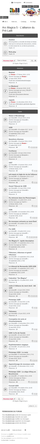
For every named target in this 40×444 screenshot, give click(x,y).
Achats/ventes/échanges (23, 80)
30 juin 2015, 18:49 (14, 294)
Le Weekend (13, 86)
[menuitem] (4, 440)
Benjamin (25, 155)
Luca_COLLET (26, 90)
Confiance (13, 151)
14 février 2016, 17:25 (15, 204)
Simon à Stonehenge (17, 116)
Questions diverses (16, 139)
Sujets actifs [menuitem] (30, 6)
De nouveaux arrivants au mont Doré (23, 221)
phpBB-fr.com (10, 436)
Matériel (12, 72)
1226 (10, 210)
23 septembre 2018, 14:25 (17, 133)
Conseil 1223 (14, 386)
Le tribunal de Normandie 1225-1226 (22, 266)
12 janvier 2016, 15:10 (15, 216)
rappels (11, 100)
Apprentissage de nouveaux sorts (22, 364)
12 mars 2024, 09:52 (15, 78)
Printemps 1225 (14, 300)
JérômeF (24, 178)
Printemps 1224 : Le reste (18, 352)
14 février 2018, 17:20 (15, 169)
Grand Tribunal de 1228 (17, 186)
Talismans (12, 311)
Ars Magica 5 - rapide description (21, 241)
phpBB (11, 434)
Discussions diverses (22, 94)
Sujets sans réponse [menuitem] (24, 6)
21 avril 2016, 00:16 (15, 192)
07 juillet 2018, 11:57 (15, 145)
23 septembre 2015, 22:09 (17, 272)
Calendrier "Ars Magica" (18, 278)
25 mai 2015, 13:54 (14, 339)
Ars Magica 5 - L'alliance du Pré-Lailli (18, 29)
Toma (23, 378)
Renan (13, 74)
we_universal (7, 438)
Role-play (12, 52)
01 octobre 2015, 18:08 (16, 235)
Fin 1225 (12, 229)
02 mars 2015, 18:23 (15, 358)
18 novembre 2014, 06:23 (16, 392)
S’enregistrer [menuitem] (17, 2)
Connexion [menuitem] (29, 2)
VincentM (14, 118)
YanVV (24, 202)
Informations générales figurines (25, 104)
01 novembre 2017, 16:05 (16, 180)
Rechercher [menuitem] (5, 17)
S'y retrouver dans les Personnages (22, 198)
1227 (10, 163)
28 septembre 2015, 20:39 (17, 247)
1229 (10, 127)
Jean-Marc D (15, 280)
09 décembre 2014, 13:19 (16, 380)
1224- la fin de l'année (17, 333)
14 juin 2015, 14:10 (14, 306)
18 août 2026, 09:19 (15, 92)
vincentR (24, 167)
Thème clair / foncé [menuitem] (36, 6)
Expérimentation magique (18, 345)
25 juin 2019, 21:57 (14, 122)
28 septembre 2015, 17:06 (17, 261)
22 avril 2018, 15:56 (15, 157)
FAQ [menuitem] (1, 17)
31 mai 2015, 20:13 (14, 327)
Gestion (12, 40)
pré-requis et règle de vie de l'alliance (23, 174)
